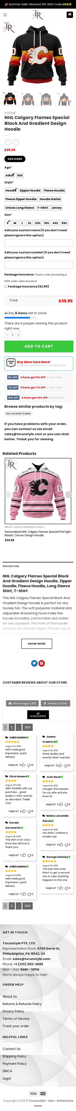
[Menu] (5, 15)
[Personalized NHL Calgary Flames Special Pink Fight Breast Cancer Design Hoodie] (38, 491)
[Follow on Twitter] (34, 663)
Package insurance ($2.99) (28, 286)
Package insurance (19, 275)
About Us (10, 996)
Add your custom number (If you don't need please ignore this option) (37, 255)
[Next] (66, 55)
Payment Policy (15, 1063)
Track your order (16, 1026)
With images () (24, 703)
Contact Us (12, 1049)
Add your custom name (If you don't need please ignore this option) (35, 232)
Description (11, 566)
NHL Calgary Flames (18, 413)
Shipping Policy (14, 1056)
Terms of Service (16, 1018)
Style (9, 182)
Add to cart (39, 346)
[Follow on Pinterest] (41, 663)
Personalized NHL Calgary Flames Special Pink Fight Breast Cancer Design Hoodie (38, 533)
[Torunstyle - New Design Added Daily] (38, 15)
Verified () (57, 703)
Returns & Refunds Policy (22, 1004)
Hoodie (10, 113)
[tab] (38, 566)
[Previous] (8, 55)
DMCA (7, 1071)
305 (28, 727)
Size (8, 215)
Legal (7, 1078)
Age (8, 167)
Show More (37, 643)
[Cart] (70, 15)
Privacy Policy (13, 1011)
